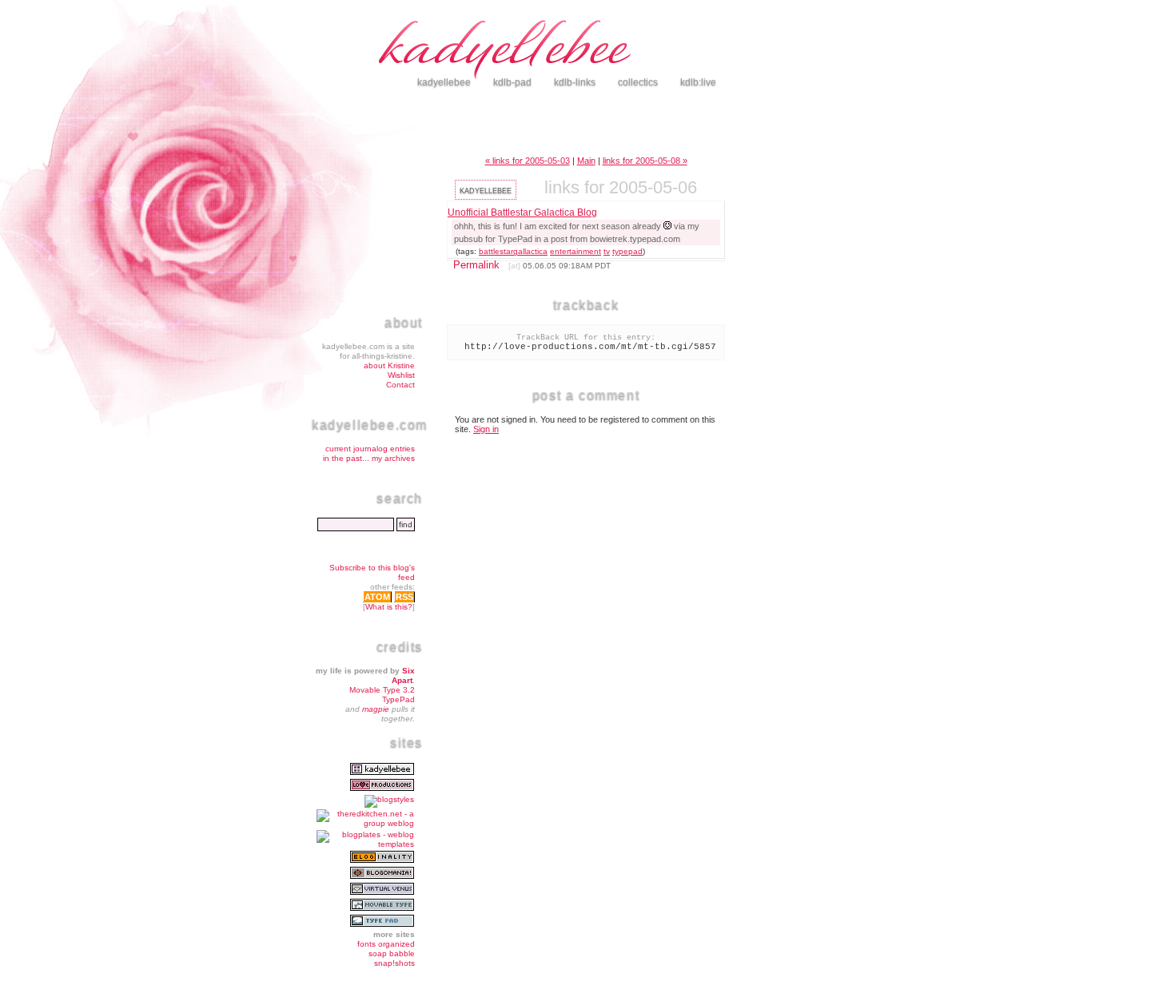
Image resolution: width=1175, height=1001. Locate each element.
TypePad (398, 699)
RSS (404, 597)
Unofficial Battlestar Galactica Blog (522, 212)
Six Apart (403, 675)
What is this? (388, 606)
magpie (375, 709)
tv (606, 251)
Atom (377, 597)
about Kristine (389, 365)
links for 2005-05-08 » (645, 160)
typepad (627, 251)
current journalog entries (370, 448)
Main (586, 160)
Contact (400, 384)
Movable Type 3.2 (382, 689)
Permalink (476, 265)
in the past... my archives (369, 458)
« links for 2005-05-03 (527, 160)
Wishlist (401, 375)
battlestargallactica (513, 251)
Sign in (486, 429)
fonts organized (386, 943)
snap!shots (394, 963)
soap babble (391, 953)
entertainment (575, 251)
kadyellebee (619, 51)
